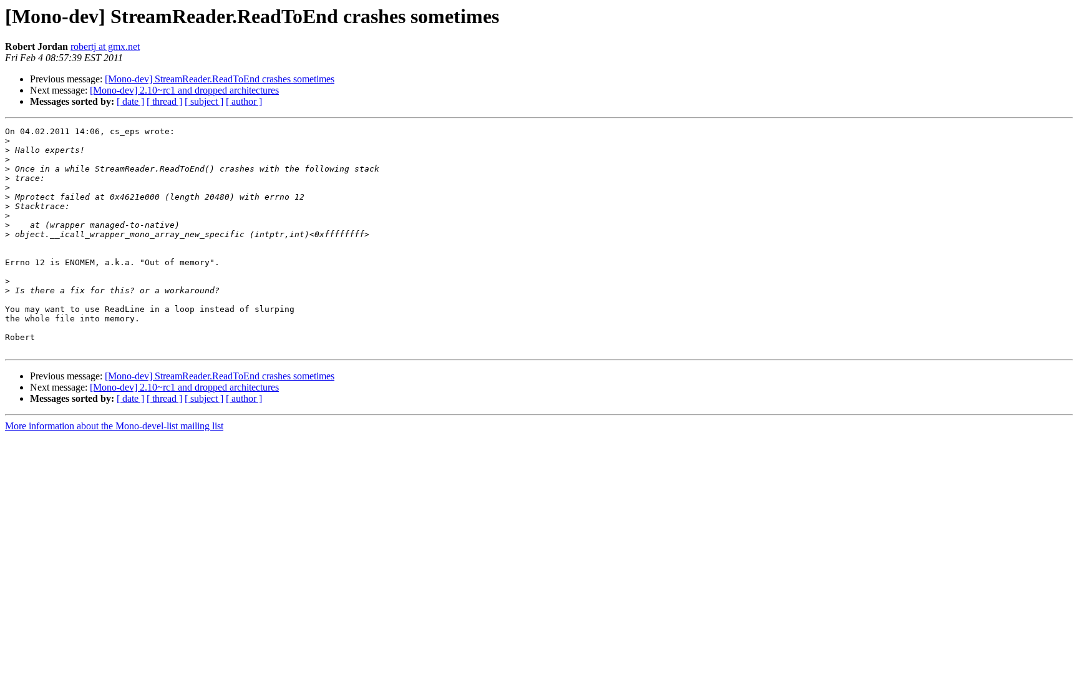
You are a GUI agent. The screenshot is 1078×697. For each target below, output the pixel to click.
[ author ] (244, 101)
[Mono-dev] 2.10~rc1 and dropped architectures (184, 90)
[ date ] (130, 101)
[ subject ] (204, 101)
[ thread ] (164, 101)
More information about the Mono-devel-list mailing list (114, 426)
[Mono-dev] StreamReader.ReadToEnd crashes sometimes (219, 79)
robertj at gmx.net (105, 46)
